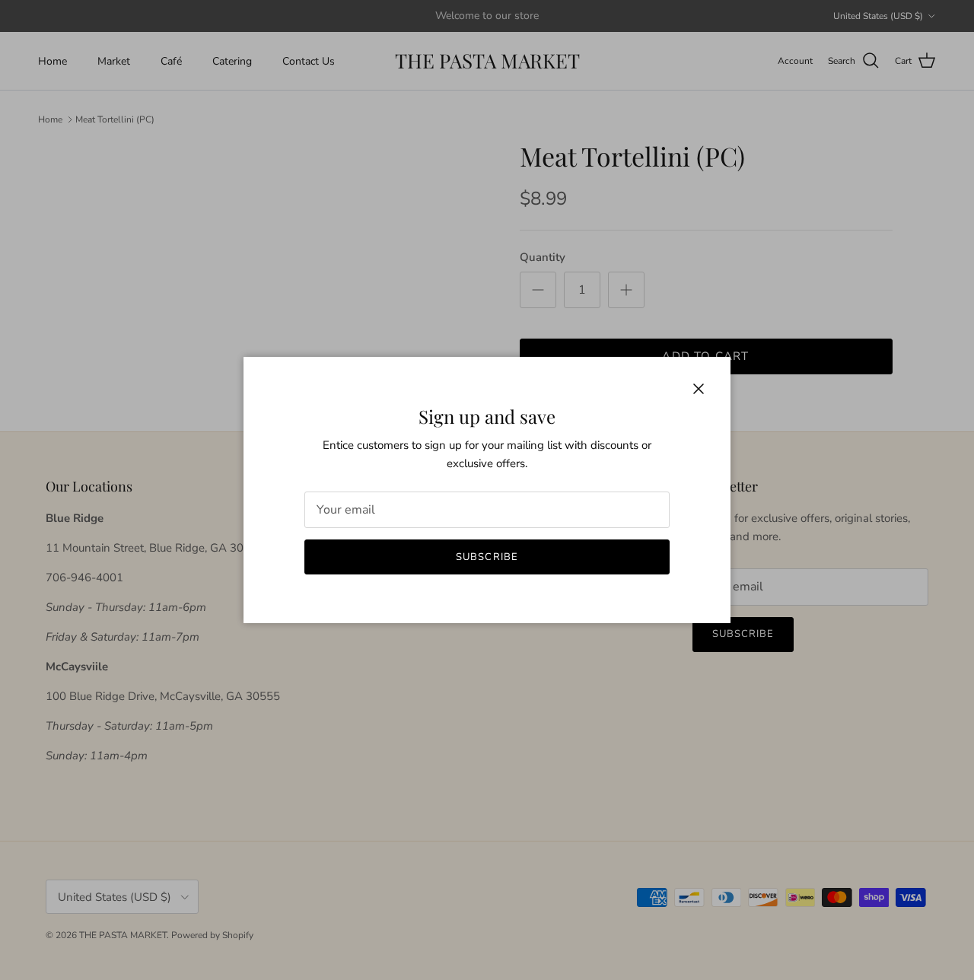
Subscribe (486, 557)
